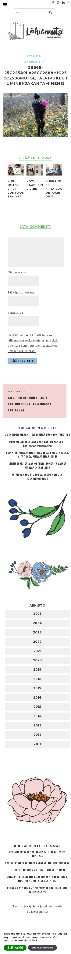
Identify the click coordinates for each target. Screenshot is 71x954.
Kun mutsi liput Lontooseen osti (16, 189)
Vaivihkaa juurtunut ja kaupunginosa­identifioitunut (37, 476)
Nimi (17, 272)
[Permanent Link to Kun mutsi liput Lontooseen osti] (16, 174)
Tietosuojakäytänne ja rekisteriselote (37, 906)
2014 (37, 716)
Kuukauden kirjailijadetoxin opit (54, 189)
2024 (37, 623)
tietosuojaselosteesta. (22, 350)
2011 (37, 744)
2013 (37, 725)
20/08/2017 (34, 55)
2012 (37, 735)
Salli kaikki (15, 947)
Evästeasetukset (37, 911)
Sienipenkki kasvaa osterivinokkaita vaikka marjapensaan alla (37, 465)
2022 (37, 642)
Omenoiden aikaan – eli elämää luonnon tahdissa (37, 434)
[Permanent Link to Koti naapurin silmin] (35, 174)
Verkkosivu (15, 312)
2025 (37, 614)
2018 (37, 679)
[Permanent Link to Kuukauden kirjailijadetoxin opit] (54, 174)
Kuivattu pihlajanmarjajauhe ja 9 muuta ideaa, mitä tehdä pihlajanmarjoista (37, 455)
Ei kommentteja (34, 61)
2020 (37, 660)
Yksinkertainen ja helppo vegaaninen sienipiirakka (37, 863)
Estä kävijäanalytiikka (42, 947)
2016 (37, 697)
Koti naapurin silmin (35, 185)
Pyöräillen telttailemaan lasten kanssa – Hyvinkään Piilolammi (37, 443)
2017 (37, 688)
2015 (37, 707)
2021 (37, 651)
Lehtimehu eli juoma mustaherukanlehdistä (37, 870)
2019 (37, 669)
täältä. (33, 940)
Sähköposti (21, 292)
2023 (37, 632)
